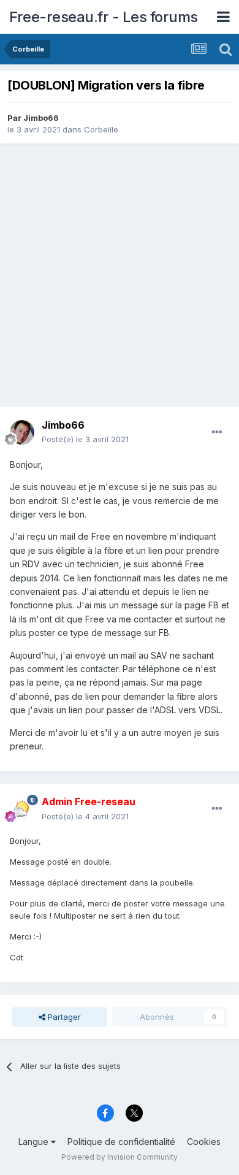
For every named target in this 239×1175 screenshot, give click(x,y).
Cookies (204, 1141)
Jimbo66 (41, 118)
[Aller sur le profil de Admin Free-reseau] (22, 809)
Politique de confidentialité (121, 1141)
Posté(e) (85, 439)
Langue (34, 1141)
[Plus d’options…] (217, 432)
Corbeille (101, 129)
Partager (63, 1017)
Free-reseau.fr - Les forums (103, 17)
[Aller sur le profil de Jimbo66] (22, 432)
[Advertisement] (119, 275)
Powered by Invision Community (119, 1157)
